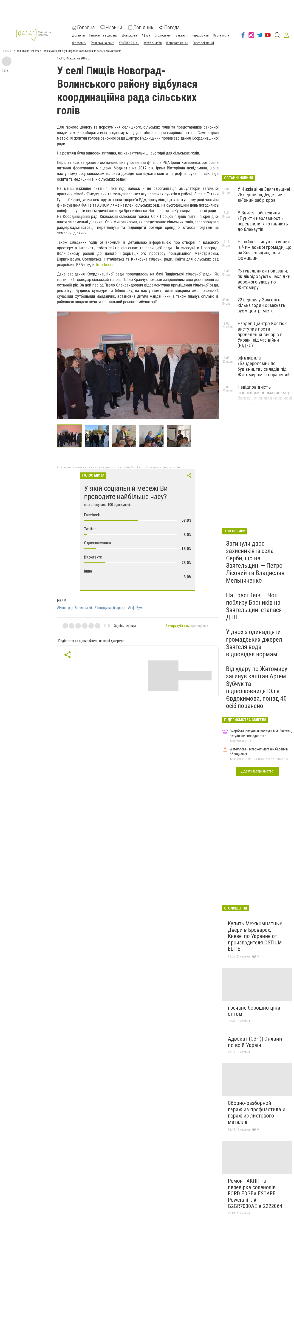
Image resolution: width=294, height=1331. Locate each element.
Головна (86, 27)
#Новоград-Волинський (74, 608)
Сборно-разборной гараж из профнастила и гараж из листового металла (257, 1112)
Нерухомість (200, 35)
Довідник (143, 27)
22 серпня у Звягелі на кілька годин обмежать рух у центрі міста (261, 305)
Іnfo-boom (104, 264)
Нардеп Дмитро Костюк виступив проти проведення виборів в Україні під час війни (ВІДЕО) (262, 334)
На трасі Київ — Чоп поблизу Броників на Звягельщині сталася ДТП (254, 606)
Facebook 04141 (203, 43)
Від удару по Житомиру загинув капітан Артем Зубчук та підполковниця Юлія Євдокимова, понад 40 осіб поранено (256, 687)
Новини (114, 27)
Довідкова (129, 35)
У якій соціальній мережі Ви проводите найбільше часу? (126, 492)
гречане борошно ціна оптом (254, 1011)
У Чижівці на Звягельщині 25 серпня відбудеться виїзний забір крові (263, 194)
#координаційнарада (110, 608)
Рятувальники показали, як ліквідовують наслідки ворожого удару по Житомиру (263, 279)
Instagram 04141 (177, 43)
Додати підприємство (257, 771)
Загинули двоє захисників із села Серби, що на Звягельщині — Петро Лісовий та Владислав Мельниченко (255, 562)
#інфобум (135, 608)
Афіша (145, 35)
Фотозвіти (79, 43)
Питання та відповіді (103, 35)
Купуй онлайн (153, 43)
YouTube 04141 (129, 43)
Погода (172, 27)
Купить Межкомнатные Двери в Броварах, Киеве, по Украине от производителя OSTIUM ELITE (255, 936)
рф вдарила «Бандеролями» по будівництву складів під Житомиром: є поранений (263, 366)
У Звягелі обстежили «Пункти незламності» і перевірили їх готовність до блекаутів (262, 221)
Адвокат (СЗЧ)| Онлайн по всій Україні (255, 1042)
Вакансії (181, 35)
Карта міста (221, 35)
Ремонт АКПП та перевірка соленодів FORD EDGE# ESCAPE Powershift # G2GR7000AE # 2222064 (255, 1193)
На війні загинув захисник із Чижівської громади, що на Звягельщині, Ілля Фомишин (264, 250)
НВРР (61, 600)
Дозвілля (78, 35)
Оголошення (163, 35)
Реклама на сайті (102, 43)
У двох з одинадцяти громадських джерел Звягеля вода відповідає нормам (254, 643)
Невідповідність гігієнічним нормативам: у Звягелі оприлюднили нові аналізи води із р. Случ (264, 395)
